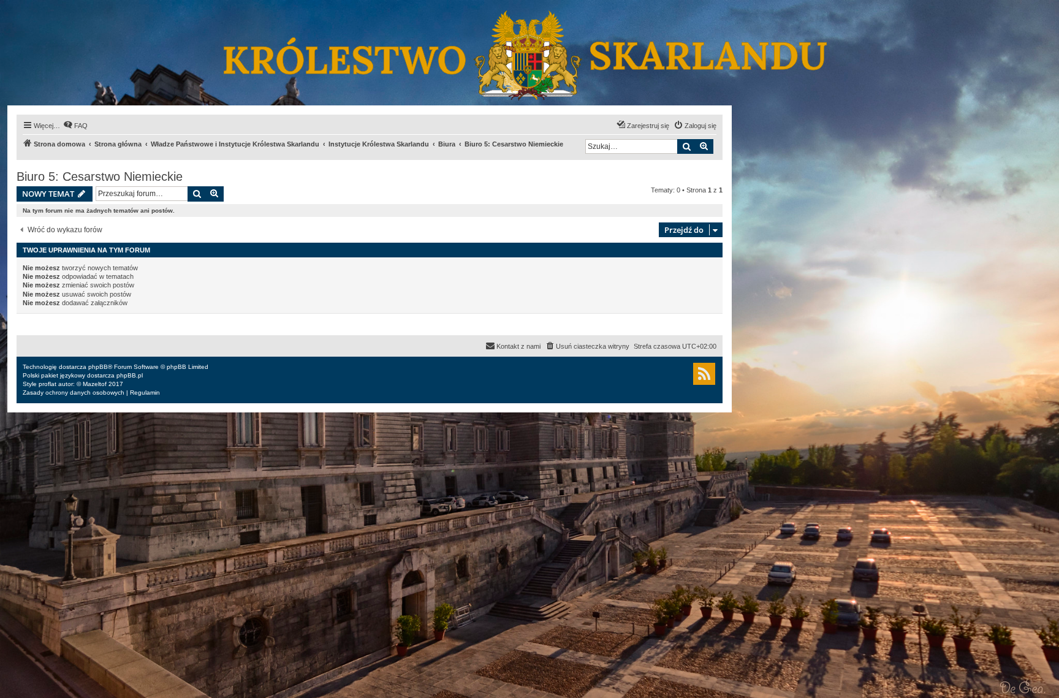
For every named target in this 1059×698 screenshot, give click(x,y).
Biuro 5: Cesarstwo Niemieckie (100, 176)
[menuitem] (75, 125)
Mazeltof (95, 384)
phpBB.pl (129, 375)
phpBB (98, 366)
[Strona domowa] (528, 52)
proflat (47, 384)
